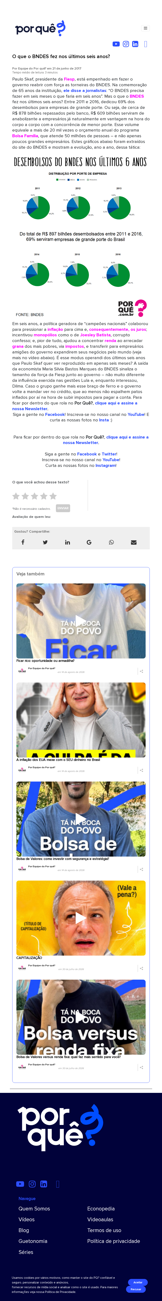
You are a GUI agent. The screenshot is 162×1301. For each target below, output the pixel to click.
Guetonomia (33, 1241)
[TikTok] (142, 45)
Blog (24, 1230)
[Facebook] (147, 45)
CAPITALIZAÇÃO (29, 958)
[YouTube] (117, 45)
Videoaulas (100, 1219)
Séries (26, 1252)
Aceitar (138, 1282)
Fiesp (69, 79)
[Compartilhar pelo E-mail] (134, 542)
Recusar (136, 1289)
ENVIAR (63, 508)
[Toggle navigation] (145, 28)
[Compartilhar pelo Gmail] (89, 542)
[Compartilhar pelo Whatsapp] (111, 542)
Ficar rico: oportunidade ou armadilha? (45, 661)
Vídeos (27, 1219)
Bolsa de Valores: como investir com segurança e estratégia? (62, 859)
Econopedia (101, 1208)
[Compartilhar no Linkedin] (67, 542)
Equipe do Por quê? (32, 68)
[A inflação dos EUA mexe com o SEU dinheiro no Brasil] (81, 720)
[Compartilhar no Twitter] (45, 542)
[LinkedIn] (136, 45)
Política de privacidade (113, 1241)
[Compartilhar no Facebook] (23, 542)
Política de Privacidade (60, 1292)
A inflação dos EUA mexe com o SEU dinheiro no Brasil (58, 760)
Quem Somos (34, 1208)
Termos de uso (104, 1230)
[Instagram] (127, 45)
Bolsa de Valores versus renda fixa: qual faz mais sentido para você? (68, 1057)
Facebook (87, 454)
